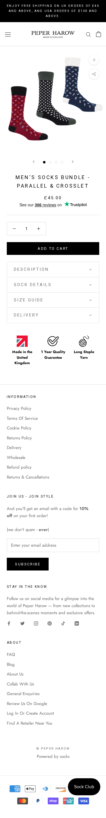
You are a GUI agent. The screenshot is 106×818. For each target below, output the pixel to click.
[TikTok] (63, 623)
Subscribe (27, 564)
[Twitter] (22, 623)
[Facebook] (9, 623)
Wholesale (16, 457)
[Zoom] (94, 60)
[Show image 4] (62, 162)
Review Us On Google (27, 703)
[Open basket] (98, 34)
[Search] (88, 34)
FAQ (11, 654)
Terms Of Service (22, 418)
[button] (53, 269)
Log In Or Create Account (30, 713)
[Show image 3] (56, 162)
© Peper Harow (53, 748)
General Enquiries (23, 694)
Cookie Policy (19, 428)
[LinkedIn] (77, 623)
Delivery (14, 447)
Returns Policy (19, 438)
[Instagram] (36, 623)
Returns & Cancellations (28, 477)
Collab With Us (20, 684)
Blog (11, 664)
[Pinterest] (49, 623)
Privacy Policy (19, 408)
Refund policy (19, 467)
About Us (15, 674)
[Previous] (33, 161)
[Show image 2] (50, 162)
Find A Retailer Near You (29, 723)
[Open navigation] (8, 34)
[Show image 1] (44, 162)
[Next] (72, 161)
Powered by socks (53, 756)
